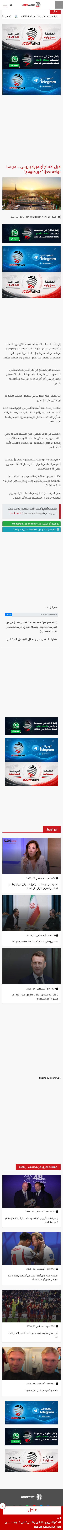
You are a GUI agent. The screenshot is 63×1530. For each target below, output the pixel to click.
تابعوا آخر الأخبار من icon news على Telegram (35, 529)
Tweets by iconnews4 (50, 1077)
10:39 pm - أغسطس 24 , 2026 (41, 988)
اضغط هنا (15, 513)
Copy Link (8, 614)
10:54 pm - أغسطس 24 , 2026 (41, 878)
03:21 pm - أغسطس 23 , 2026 (41, 1326)
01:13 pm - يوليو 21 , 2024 (23, 216)
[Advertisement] (31, 568)
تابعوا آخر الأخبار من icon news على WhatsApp (34, 523)
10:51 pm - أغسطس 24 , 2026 (41, 935)
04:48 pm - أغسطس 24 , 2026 (40, 1211)
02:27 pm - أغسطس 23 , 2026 (41, 1383)
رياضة (55, 216)
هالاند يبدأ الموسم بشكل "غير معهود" (41, 1390)
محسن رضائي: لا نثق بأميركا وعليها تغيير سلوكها (35, 941)
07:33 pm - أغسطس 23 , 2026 (41, 1269)
